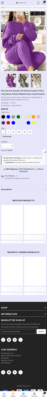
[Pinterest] (15, 340)
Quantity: (4, 142)
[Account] (38, 3)
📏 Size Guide (6, 136)
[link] (12, 238)
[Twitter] (20, 340)
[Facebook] (3, 340)
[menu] (2, 2)
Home (2, 7)
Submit (41, 331)
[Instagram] (9, 340)
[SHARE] (44, 152)
